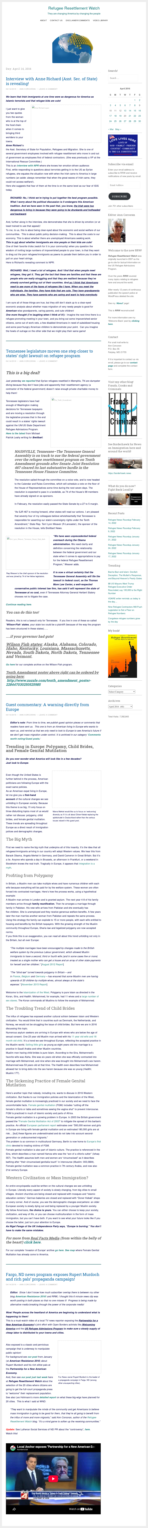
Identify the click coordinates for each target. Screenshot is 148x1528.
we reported (28, 380)
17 (110, 115)
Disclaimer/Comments (78, 20)
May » (118, 129)
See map (70, 1250)
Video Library (100, 20)
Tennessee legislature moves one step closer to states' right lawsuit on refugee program (49, 353)
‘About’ (119, 303)
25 (115, 121)
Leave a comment (48, 89)
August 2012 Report (52, 964)
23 (139, 115)
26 (120, 121)
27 (125, 121)
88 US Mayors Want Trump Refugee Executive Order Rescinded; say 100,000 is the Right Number (125, 588)
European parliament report (41, 1125)
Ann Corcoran (28, 89)
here (87, 1429)
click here (32, 1242)
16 (139, 110)
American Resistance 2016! (30, 1296)
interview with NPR (28, 165)
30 (139, 121)
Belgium (26, 976)
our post (32, 1356)
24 (110, 121)
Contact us (56, 20)
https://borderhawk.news (119, 473)
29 (135, 121)
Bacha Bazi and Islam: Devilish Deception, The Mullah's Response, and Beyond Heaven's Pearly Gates (125, 575)
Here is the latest (15, 433)
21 (130, 115)
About (43, 20)
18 (115, 115)
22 (135, 115)
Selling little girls (34, 1044)
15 (135, 110)
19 (120, 115)
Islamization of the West (36, 992)
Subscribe (119, 196)
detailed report (47, 1397)
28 (130, 121)
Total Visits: (114, 716)
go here (59, 1250)
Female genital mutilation (41, 1105)
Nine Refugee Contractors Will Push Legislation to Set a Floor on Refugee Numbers (125, 610)
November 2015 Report (34, 984)
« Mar (111, 129)
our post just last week (34, 1377)
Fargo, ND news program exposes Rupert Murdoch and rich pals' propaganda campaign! (52, 1277)
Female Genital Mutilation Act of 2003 (39, 1121)
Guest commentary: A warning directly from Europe (47, 707)
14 (130, 110)
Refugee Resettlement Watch (74, 8)
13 (125, 110)
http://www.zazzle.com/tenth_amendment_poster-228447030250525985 (48, 682)
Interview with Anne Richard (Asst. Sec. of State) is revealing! (51, 81)
